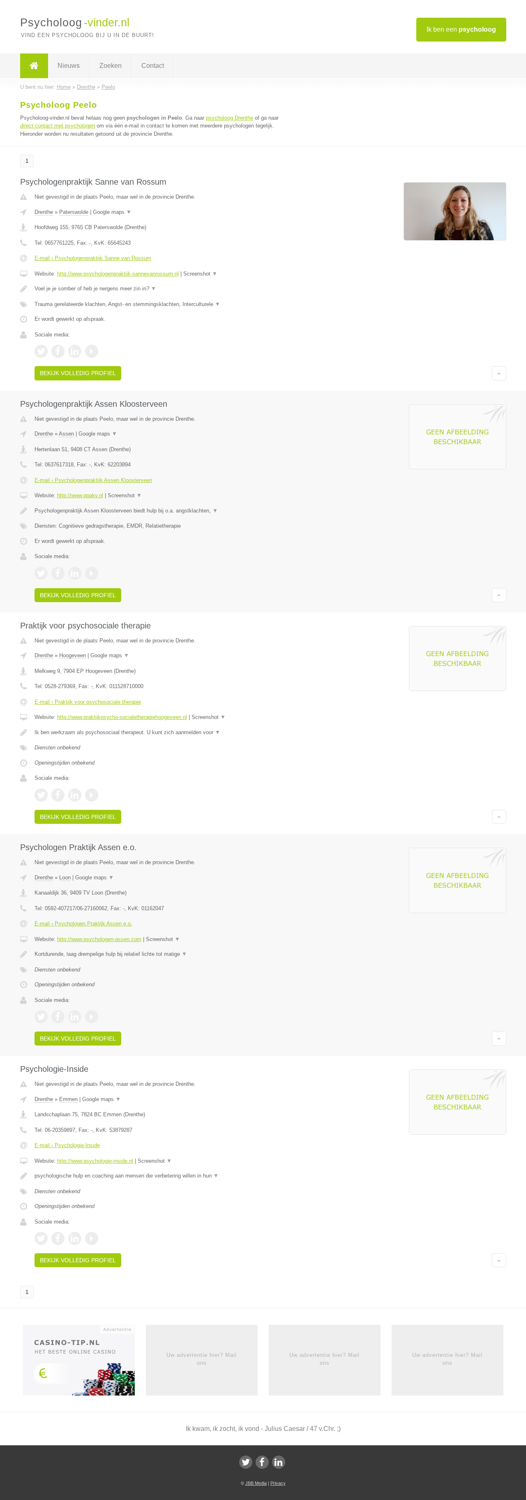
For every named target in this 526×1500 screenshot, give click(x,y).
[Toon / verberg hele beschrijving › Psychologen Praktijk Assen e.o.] (161, 954)
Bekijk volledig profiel (78, 373)
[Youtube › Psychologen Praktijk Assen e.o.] (91, 1016)
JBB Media (256, 1483)
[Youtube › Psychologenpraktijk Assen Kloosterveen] (91, 573)
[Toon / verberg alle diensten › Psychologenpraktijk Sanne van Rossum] (161, 304)
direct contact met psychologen (57, 126)
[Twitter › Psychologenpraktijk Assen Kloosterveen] (41, 573)
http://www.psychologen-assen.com (99, 939)
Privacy (278, 1483)
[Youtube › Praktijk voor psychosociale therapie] (91, 795)
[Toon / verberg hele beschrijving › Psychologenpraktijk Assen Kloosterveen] (161, 511)
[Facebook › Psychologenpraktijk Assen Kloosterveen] (58, 573)
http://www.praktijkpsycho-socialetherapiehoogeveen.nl (122, 717)
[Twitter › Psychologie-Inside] (41, 1238)
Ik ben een (461, 29)
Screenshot (200, 274)
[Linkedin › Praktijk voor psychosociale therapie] (74, 795)
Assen (66, 434)
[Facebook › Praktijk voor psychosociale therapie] (58, 795)
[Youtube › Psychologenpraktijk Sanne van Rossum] (91, 351)
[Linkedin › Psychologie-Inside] (74, 1238)
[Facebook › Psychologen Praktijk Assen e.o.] (58, 1016)
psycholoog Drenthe (229, 118)
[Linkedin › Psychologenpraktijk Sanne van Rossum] (74, 351)
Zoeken (110, 65)
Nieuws (69, 65)
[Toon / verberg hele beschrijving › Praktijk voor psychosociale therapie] (161, 732)
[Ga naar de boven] (499, 373)
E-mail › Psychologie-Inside (67, 1145)
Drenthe (44, 212)
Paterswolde (73, 212)
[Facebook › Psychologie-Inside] (58, 1238)
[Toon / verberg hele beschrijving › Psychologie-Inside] (161, 1176)
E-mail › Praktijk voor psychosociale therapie (88, 702)
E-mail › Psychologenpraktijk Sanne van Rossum (93, 258)
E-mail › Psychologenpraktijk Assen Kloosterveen (93, 480)
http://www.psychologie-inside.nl (95, 1161)
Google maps (112, 212)
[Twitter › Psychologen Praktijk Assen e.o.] (41, 1016)
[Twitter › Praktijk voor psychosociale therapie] (41, 795)
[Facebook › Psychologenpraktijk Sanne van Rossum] (58, 351)
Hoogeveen (72, 655)
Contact (152, 65)
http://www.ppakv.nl (80, 495)
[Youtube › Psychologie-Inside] (91, 1238)
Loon (65, 877)
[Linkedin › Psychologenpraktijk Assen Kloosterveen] (74, 573)
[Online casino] (84, 1363)
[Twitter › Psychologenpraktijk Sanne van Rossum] (41, 351)
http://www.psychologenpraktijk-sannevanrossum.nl (118, 274)
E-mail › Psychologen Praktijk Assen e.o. (83, 923)
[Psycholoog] (34, 65)
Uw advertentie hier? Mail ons (201, 1359)
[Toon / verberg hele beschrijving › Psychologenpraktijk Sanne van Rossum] (161, 289)
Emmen (68, 1099)
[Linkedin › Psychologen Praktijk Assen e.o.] (74, 1016)
